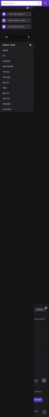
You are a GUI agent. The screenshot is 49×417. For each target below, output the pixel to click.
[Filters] (45, 10)
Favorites (7, 61)
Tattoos (6, 71)
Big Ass (6, 82)
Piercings (6, 77)
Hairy (5, 88)
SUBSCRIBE (36, 400)
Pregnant (7, 104)
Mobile (5, 50)
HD (4, 55)
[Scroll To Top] (44, 412)
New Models (8, 66)
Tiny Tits (6, 98)
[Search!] (39, 3)
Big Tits (6, 93)
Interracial (7, 109)
